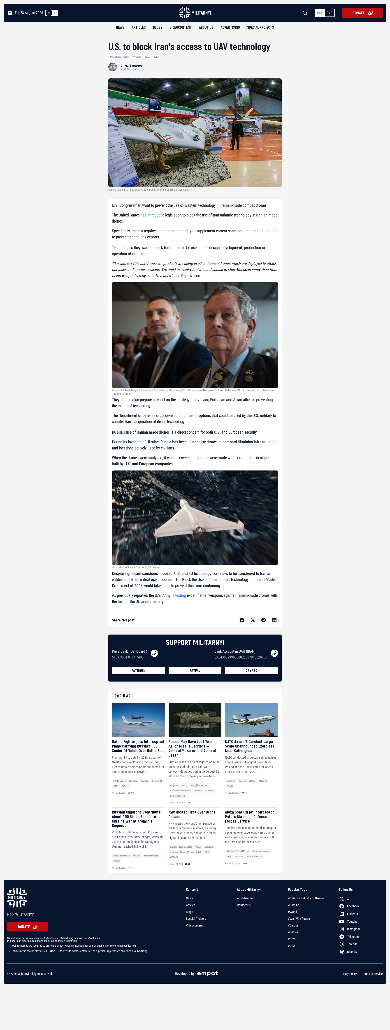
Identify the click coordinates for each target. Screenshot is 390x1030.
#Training (263, 781)
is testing (178, 595)
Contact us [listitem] (244, 905)
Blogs (157, 27)
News (120, 27)
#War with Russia (177, 796)
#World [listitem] (292, 912)
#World (125, 786)
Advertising (230, 27)
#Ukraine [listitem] (293, 905)
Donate (359, 13)
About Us (206, 27)
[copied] (154, 653)
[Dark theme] (54, 13)
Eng (329, 13)
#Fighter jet (157, 781)
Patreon (139, 670)
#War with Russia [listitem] (299, 918)
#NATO (252, 781)
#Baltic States (119, 781)
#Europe (144, 781)
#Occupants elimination (180, 790)
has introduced (152, 215)
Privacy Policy (348, 973)
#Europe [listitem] (293, 925)
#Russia (198, 790)
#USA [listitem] (291, 946)
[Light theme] (49, 13)
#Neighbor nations (199, 785)
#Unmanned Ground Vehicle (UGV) (185, 852)
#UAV (147, 57)
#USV (206, 852)
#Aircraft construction (120, 57)
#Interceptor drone (261, 851)
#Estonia (133, 781)
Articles (139, 27)
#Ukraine (210, 790)
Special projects (260, 27)
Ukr (320, 13)
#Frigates (174, 785)
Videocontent (181, 27)
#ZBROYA (174, 857)
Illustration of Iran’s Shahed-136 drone (135, 567)
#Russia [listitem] (293, 932)
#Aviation (137, 57)
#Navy (184, 785)
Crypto (252, 670)
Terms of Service (372, 973)
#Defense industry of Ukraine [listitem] (306, 898)
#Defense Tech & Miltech (181, 847)
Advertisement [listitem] (246, 898)
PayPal (195, 670)
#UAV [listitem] (291, 939)
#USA (156, 57)
